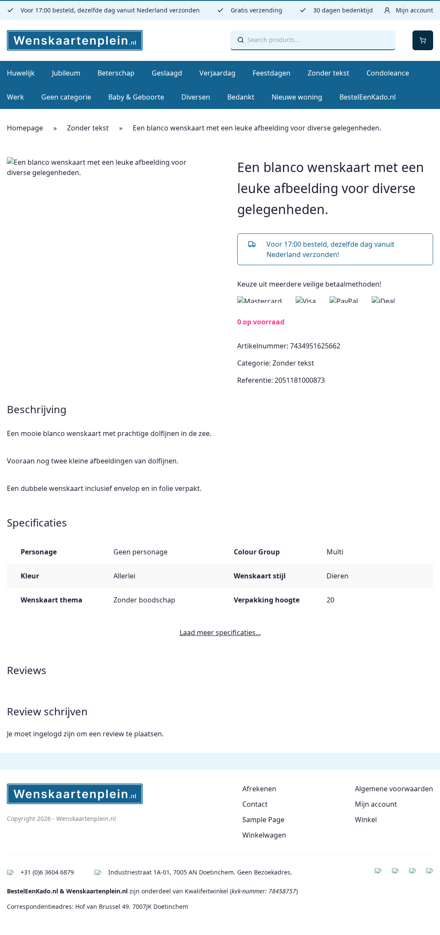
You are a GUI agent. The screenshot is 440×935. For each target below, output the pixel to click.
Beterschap (116, 73)
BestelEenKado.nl (367, 97)
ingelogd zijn (54, 733)
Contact (255, 804)
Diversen (195, 97)
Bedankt (240, 97)
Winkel (366, 819)
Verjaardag (217, 73)
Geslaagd (167, 73)
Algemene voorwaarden (394, 788)
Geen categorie (66, 97)
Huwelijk (21, 73)
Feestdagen (271, 73)
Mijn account (376, 804)
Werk (15, 97)
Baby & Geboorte (136, 97)
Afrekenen (259, 788)
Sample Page (263, 819)
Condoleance (388, 73)
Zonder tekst (328, 73)
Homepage (25, 128)
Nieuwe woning (297, 97)
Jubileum (66, 73)
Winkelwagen (264, 835)
